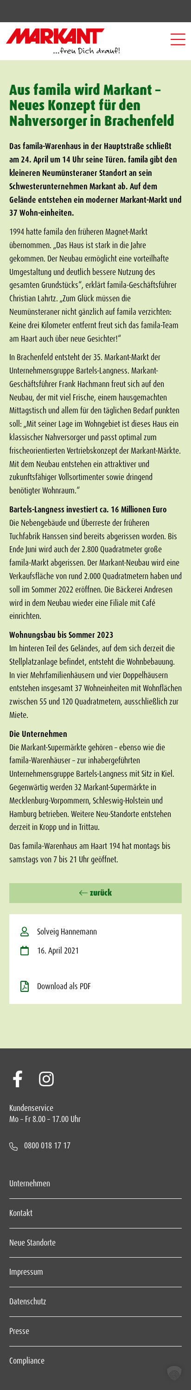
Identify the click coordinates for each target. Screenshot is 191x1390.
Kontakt (20, 1213)
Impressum (26, 1272)
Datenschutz (27, 1301)
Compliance (27, 1360)
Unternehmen (29, 1183)
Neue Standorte (32, 1242)
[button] (178, 41)
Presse (19, 1331)
